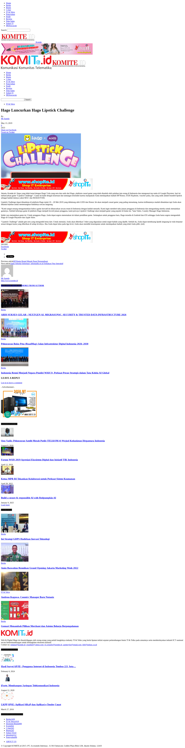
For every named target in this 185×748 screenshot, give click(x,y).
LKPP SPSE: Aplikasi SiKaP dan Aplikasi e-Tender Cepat (31, 704)
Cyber (8, 10)
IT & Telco (10, 12)
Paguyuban (10, 14)
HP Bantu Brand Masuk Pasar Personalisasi (30, 261)
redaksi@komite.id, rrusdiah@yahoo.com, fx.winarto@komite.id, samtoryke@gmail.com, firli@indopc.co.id (53, 645)
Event (10, 726)
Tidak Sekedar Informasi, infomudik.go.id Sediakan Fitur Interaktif (36, 263)
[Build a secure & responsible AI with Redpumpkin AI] (7, 493)
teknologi (11, 735)
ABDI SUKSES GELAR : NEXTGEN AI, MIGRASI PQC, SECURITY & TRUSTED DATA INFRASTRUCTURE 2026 (63, 314)
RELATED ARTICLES (11, 285)
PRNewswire (11, 26)
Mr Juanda (5, 119)
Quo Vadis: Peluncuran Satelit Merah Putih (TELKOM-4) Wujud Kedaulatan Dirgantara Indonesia (53, 440)
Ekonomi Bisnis (14, 724)
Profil (8, 17)
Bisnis (8, 8)
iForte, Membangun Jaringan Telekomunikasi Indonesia (30, 685)
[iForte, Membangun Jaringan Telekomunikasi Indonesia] (7, 681)
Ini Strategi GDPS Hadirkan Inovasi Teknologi (25, 539)
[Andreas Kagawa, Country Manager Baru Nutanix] (14, 590)
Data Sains (10, 21)
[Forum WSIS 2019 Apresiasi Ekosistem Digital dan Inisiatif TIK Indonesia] (7, 455)
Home (8, 3)
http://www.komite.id (9, 281)
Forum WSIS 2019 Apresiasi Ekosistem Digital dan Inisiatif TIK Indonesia (39, 459)
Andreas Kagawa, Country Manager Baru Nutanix (27, 597)
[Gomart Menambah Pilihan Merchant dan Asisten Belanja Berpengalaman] (14, 619)
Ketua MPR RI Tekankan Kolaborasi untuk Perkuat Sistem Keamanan (38, 478)
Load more (5, 505)
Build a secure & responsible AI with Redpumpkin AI (28, 497)
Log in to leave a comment (11, 383)
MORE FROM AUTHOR (33, 285)
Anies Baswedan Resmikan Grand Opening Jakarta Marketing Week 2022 (39, 568)
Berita (8, 5)
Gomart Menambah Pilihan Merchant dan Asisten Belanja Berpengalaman (40, 626)
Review (9, 19)
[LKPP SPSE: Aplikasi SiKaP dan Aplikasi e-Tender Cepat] (7, 700)
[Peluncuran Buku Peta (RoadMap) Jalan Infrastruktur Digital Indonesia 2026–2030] (14, 337)
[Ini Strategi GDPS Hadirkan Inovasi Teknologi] (14, 532)
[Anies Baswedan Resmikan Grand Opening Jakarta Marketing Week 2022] (14, 561)
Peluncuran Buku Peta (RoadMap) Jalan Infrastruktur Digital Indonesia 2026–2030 (44, 343)
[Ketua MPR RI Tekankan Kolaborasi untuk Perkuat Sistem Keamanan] (7, 474)
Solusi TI (9, 23)
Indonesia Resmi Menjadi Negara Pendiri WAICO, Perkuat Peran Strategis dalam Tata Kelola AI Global (55, 372)
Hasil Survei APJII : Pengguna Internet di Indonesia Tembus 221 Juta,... (38, 666)
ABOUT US (11, 741)
